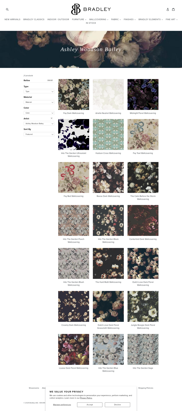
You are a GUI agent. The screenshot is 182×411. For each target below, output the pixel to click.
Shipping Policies (145, 388)
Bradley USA (33, 403)
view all (50, 80)
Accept (90, 404)
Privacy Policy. (86, 398)
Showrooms (34, 388)
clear (52, 118)
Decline (117, 404)
